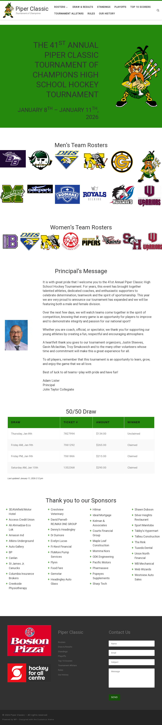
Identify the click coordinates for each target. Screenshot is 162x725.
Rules (60, 670)
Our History (63, 674)
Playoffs (62, 656)
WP (15, 720)
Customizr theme (45, 720)
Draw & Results (65, 646)
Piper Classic (18, 715)
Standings (63, 651)
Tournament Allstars (67, 665)
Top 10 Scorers (65, 660)
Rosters (61, 642)
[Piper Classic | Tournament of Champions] (8, 10)
